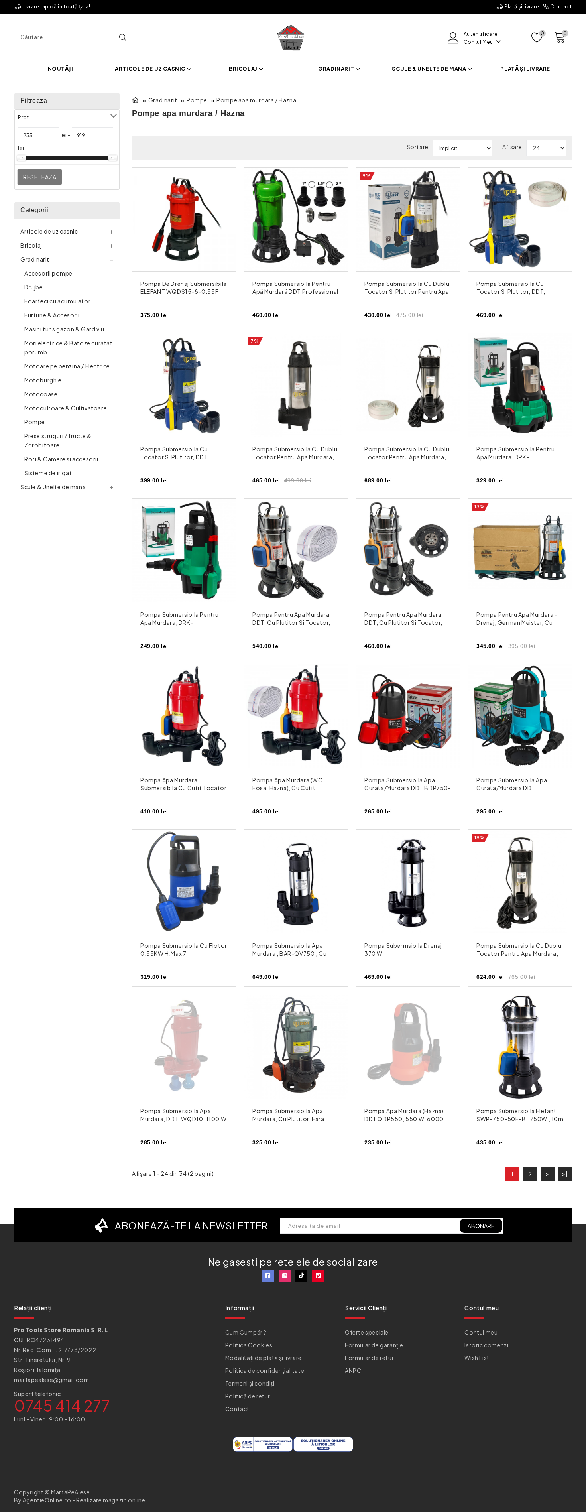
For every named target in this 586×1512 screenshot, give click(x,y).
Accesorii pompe (48, 273)
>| (565, 1173)
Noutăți (60, 68)
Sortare (418, 146)
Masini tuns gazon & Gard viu (64, 329)
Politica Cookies (249, 1345)
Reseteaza (39, 177)
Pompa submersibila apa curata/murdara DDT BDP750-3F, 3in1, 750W (407, 787)
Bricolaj (243, 68)
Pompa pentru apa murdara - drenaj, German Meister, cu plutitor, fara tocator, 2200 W (519, 622)
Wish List (476, 1357)
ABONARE (481, 1225)
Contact (560, 7)
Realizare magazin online (110, 1500)
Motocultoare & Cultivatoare (65, 407)
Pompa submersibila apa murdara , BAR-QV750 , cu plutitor (289, 953)
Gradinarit (336, 68)
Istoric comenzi (486, 1345)
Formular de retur (369, 1357)
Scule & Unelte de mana (429, 68)
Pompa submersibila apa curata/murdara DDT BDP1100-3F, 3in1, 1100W (512, 787)
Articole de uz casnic (150, 68)
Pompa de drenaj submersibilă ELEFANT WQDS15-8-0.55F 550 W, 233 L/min (183, 291)
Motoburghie (43, 380)
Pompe (34, 421)
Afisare (512, 146)
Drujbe (33, 287)
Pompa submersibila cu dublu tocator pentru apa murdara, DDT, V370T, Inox (294, 457)
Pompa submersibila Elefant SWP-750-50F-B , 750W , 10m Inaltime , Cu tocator (520, 1118)
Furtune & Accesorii (51, 315)
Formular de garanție (374, 1345)
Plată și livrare (521, 7)
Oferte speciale (367, 1332)
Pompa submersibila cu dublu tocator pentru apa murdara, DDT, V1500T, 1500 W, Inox (518, 953)
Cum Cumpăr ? (246, 1332)
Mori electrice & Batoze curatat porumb (68, 347)
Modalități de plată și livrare (263, 1357)
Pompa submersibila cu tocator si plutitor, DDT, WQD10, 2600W (174, 457)
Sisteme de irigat (48, 472)
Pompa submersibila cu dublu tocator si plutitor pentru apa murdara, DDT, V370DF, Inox (406, 291)
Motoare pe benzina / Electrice (67, 366)
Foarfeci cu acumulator (57, 301)
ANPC (353, 1370)
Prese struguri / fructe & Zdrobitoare (58, 440)
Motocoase (40, 394)
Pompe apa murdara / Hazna (256, 100)
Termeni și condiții (250, 1383)
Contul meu (481, 1332)
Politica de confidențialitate (264, 1370)
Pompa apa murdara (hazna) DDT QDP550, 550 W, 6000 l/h (404, 1118)
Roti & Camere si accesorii (61, 459)
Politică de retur (247, 1396)
